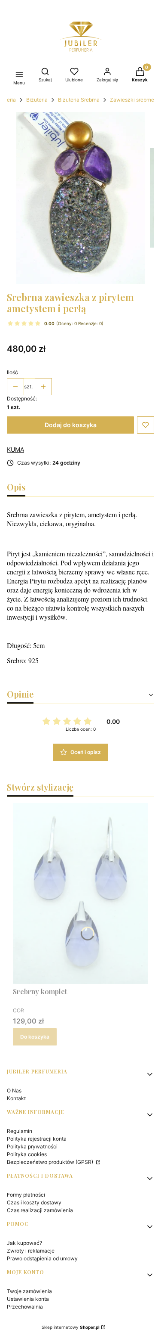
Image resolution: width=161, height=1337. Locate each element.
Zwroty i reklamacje (31, 1250)
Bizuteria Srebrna (79, 99)
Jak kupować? (24, 1243)
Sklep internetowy (71, 1327)
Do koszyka (34, 1036)
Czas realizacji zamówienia (40, 1210)
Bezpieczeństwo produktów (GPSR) (50, 1162)
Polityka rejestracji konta (37, 1138)
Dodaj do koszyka (71, 424)
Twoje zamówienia (29, 1291)
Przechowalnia (25, 1306)
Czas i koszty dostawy (34, 1202)
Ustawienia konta (28, 1299)
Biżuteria (37, 99)
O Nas (14, 1090)
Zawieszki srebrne (132, 99)
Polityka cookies (27, 1154)
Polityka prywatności (32, 1146)
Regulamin (19, 1131)
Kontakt (16, 1098)
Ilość (12, 372)
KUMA (15, 449)
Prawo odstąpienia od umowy (42, 1258)
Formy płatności (26, 1194)
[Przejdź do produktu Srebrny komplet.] (80, 893)
